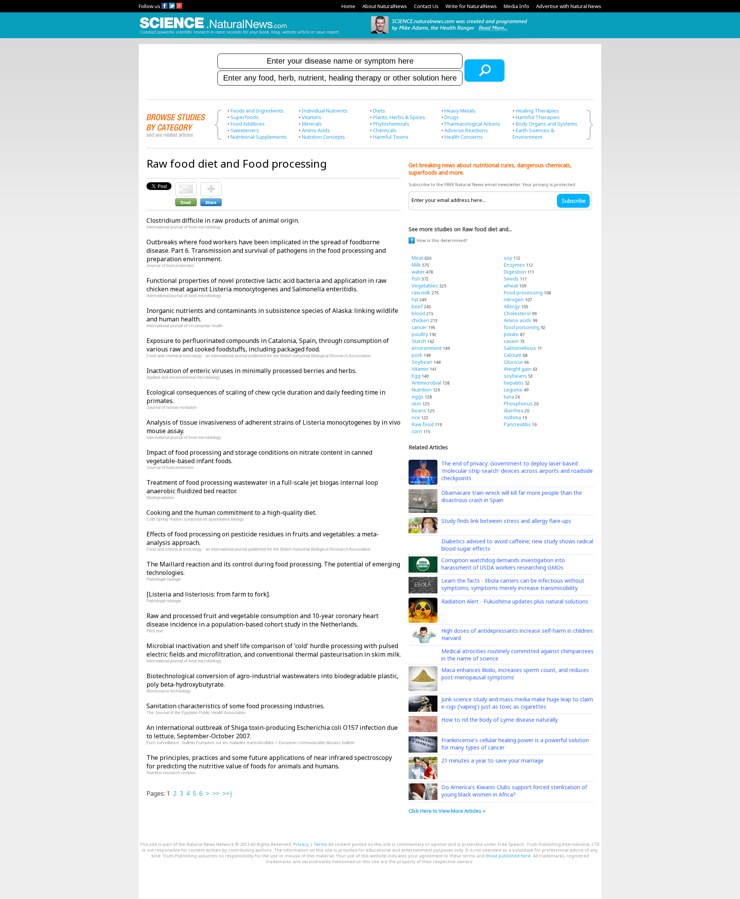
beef (417, 306)
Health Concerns (463, 136)
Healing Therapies (537, 110)
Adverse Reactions (466, 130)
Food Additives (247, 123)
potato (511, 334)
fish (416, 278)
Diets (379, 110)
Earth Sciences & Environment (533, 133)
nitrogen (514, 299)
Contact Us (426, 6)
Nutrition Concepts (323, 136)
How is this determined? (442, 240)
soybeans (515, 375)
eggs (418, 396)
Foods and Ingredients (257, 110)
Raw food (423, 424)
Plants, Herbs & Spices (399, 117)
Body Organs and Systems (546, 123)
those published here (508, 856)
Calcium (512, 354)
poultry (420, 334)
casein (511, 341)
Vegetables (425, 285)
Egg (416, 375)
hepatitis (514, 382)
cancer (419, 327)
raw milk (421, 292)
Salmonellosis (520, 347)
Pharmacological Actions (472, 123)
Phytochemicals (391, 123)
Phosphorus (518, 403)
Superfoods (244, 117)
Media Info (516, 6)
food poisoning (522, 327)
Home (348, 6)
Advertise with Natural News (568, 6)
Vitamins (311, 117)
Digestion (515, 271)
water (418, 271)
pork (417, 354)
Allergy (512, 306)
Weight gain (517, 368)
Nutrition (422, 389)
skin (416, 403)
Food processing (523, 292)
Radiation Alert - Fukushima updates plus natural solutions (514, 601)
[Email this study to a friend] (186, 185)
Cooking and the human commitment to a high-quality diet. (231, 512)
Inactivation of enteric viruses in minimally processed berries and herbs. (251, 370)
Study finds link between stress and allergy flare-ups (506, 520)
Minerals (312, 123)
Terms (320, 844)
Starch (419, 341)
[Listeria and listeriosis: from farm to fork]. (208, 594)
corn (417, 431)
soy (508, 257)
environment (427, 347)
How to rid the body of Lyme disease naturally (499, 719)
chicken (420, 320)
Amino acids (517, 320)
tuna (509, 396)
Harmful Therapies (538, 117)
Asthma (512, 417)
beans (419, 410)
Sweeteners (244, 130)
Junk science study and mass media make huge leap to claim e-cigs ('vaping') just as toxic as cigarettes (517, 703)
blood (418, 313)
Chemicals (385, 130)
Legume (513, 389)
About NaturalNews (384, 6)
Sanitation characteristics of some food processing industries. (235, 706)
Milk (416, 264)
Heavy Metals (460, 110)
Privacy (301, 844)
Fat (415, 299)
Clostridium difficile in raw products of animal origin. (222, 220)
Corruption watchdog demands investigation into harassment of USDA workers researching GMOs (503, 563)
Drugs (451, 117)
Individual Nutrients (325, 110)
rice (416, 417)
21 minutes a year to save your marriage (492, 760)
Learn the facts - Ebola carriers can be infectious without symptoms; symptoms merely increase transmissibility (512, 584)
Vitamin (420, 368)
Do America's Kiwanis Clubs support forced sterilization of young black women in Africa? (514, 790)
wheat (511, 285)
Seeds (511, 278)
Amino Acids (316, 130)
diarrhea (513, 410)
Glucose (513, 361)
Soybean (422, 361)
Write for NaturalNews (471, 6)
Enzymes (514, 264)
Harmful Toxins (391, 136)
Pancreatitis (517, 424)
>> (215, 793)
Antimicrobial (426, 382)
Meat (417, 257)
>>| (227, 793)
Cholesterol (517, 313)
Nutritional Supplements (258, 136)
